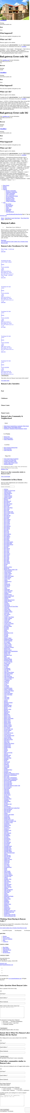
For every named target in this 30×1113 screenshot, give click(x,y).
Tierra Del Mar (7, 856)
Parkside (6, 750)
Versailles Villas (7, 879)
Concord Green (7, 610)
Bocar (5, 565)
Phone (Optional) (4, 1001)
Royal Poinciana (8, 786)
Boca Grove (7, 524)
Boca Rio (6, 547)
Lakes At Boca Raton (9, 672)
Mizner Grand (7, 717)
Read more (3, 240)
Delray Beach (9, 206)
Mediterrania (7, 711)
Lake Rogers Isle (8, 676)
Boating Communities (11, 190)
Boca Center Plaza (8, 507)
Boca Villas (6, 557)
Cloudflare (3, 20)
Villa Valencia (7, 885)
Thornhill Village (8, 851)
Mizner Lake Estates (8, 718)
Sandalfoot (6, 800)
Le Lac (5, 684)
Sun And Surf (7, 827)
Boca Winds (7, 561)
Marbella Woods (8, 705)
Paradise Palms (7, 747)
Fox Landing (7, 642)
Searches (20, 214)
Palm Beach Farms (8, 739)
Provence (6, 771)
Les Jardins (6, 686)
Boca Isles (6, 530)
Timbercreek (7, 858)
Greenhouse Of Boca (9, 647)
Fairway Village (7, 638)
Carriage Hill (7, 584)
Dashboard (12, 214)
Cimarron (6, 598)
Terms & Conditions (7, 939)
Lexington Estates (8, 688)
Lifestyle (5, 189)
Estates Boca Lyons (8, 632)
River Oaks (6, 776)
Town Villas (7, 866)
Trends (5, 868)
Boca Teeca (6, 549)
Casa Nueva (7, 586)
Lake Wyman (7, 675)
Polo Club (6, 763)
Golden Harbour (8, 646)
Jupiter (7, 207)
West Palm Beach (10, 211)
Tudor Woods (7, 871)
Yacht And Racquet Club (10, 916)
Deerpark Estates (8, 626)
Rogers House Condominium (10, 779)
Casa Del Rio (7, 585)
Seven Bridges (7, 806)
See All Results (5, 375)
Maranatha (6, 704)
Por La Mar (6, 765)
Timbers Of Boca (8, 859)
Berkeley (6, 499)
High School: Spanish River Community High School (16, 426)
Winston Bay (7, 909)
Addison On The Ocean (9, 490)
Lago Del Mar (7, 669)
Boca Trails (6, 552)
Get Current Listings (5, 927)
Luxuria (6, 700)
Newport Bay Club (8, 729)
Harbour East (7, 648)
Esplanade (6, 628)
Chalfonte (6, 593)
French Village (7, 643)
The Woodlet (7, 843)
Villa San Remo (7, 884)
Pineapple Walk (7, 758)
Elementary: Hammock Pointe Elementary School (15, 428)
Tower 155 (6, 863)
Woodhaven (7, 913)
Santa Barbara (7, 801)
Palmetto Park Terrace (9, 743)
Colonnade (6, 607)
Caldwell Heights (8, 570)
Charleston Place (8, 594)
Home (2, 218)
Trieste (5, 869)
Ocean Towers (7, 734)
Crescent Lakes (7, 622)
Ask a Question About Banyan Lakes (18, 927)
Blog (4, 940)
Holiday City (7, 653)
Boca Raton (8, 203)
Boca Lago (6, 531)
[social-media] (3, 968)
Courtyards (6, 621)
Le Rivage (6, 685)
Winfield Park (7, 908)
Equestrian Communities (11, 192)
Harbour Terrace (8, 650)
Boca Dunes (7, 517)
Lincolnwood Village (9, 690)
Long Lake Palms (8, 694)
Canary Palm (7, 578)
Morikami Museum (8, 464)
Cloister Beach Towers (9, 599)
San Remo (6, 796)
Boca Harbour (7, 526)
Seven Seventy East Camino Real (11, 808)
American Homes (8, 495)
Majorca (6, 701)
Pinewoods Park (8, 449)
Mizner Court (7, 715)
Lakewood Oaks (8, 678)
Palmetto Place (7, 746)
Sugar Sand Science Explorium (11, 458)
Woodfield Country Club (9, 910)
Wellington (8, 210)
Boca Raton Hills (8, 543)
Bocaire (6, 564)
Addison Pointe (7, 491)
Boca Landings (7, 534)
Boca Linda (6, 535)
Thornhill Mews (7, 850)
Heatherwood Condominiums (11, 651)
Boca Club (6, 510)
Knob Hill (6, 665)
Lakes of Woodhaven (9, 677)
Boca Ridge (6, 545)
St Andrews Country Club (10, 821)
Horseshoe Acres (8, 655)
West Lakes (6, 897)
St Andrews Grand (8, 822)
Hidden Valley (7, 652)
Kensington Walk (8, 660)
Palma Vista (6, 742)
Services (5, 188)
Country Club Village (9, 617)
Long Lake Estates (8, 693)
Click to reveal (26, 45)
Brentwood (6, 568)
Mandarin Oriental (8, 702)
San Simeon (7, 797)
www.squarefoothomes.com (14, 978)
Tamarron (6, 831)
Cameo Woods (7, 572)
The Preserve (7, 838)
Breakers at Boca (8, 567)
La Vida (6, 667)
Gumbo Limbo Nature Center (11, 462)
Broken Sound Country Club (10, 569)
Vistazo (5, 893)
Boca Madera (7, 536)
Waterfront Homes (10, 200)
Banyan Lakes (7, 498)
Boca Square (7, 548)
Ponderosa (6, 764)
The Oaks (6, 837)
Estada (5, 630)
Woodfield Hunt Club (9, 912)
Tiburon (6, 854)
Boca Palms (6, 538)
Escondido (6, 627)
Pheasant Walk (7, 755)
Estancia (6, 631)
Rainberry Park (7, 772)
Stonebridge (7, 823)
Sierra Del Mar (7, 810)
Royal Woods (7, 788)
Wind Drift (6, 902)
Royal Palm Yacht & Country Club (12, 785)
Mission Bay (7, 714)
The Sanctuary (7, 839)
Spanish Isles (7, 817)
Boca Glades (7, 520)
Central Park (7, 589)
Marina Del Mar (7, 706)
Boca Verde (6, 555)
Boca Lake (6, 532)
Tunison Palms (7, 872)
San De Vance (7, 794)
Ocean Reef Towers (8, 732)
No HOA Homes (10, 197)
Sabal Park (6, 789)
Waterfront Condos (10, 198)
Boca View (6, 556)
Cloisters (6, 602)
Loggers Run (7, 692)
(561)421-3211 (3, 215)
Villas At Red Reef (8, 889)
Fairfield (6, 636)
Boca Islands (7, 528)
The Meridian (7, 835)
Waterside (6, 894)
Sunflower (6, 829)
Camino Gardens (8, 573)
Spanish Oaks (7, 818)
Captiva (6, 580)
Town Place (6, 864)
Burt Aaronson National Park (10, 447)
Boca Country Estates (9, 513)
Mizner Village (7, 722)
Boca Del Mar (7, 515)
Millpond (6, 713)
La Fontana (6, 664)
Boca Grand (7, 522)
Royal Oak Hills (8, 781)
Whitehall (6, 900)
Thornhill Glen (7, 847)
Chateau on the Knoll (9, 596)
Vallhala (6, 877)
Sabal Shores (7, 793)
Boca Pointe (7, 540)
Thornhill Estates (8, 846)
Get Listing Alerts (5, 380)
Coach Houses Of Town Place (11, 606)
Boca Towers (7, 553)
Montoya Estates (8, 726)
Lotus (5, 696)
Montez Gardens (8, 725)
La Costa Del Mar (8, 661)
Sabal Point (6, 790)
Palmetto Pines (7, 744)
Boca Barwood (7, 501)
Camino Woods (7, 577)
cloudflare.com (5, 60)
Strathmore (6, 826)
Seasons (6, 805)
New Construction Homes (12, 196)
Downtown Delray (8, 438)
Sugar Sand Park (8, 450)
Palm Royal (6, 740)
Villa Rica (6, 883)
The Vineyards (7, 842)
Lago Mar (6, 671)
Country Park (7, 619)
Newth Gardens (7, 730)
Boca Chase (7, 509)
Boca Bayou (7, 502)
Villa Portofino (7, 881)
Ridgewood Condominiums (10, 775)
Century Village (7, 592)
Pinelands (6, 759)
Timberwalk (7, 860)
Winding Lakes (7, 904)
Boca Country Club (8, 511)
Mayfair (6, 707)
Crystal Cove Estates (9, 623)
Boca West (6, 560)
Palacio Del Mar (8, 738)
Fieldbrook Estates (8, 639)
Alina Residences (8, 493)
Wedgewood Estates (8, 896)
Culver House (7, 624)
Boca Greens (7, 523)
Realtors (5, 186)
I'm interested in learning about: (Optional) (9, 1020)
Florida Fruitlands (8, 640)
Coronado (6, 615)
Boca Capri (6, 506)
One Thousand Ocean (9, 735)
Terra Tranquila (7, 833)
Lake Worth (8, 209)
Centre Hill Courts (8, 590)
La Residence (7, 668)
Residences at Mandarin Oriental (11, 773)
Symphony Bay (7, 830)
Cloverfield (6, 603)
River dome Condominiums (10, 777)
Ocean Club (7, 731)
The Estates (6, 834)
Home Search (6, 185)
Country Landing (8, 618)
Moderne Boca (7, 723)
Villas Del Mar (7, 891)
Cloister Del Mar (8, 601)
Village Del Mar (7, 887)
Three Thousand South (9, 852)
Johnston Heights (8, 659)
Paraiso (5, 748)
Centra (5, 588)
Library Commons (8, 689)
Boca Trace (6, 551)
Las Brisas (6, 682)
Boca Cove (6, 514)
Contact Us (5, 941)
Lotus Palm (6, 698)
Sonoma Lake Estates (9, 814)
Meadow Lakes (7, 709)
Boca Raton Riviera (8, 544)
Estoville (6, 634)
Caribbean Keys (7, 581)
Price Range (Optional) (5, 1083)
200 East (6, 489)
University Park (7, 876)
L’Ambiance (7, 680)
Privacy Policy (6, 937)
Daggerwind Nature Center (10, 461)
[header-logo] (9, 183)
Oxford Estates (7, 736)
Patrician (6, 754)
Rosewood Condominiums (10, 780)
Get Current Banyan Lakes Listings (9, 241)
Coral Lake (6, 613)
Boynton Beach (9, 205)
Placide (5, 760)
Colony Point (7, 609)
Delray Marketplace (8, 439)
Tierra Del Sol (7, 855)
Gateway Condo (8, 644)
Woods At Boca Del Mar (9, 914)
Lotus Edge (6, 697)
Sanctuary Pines (7, 798)
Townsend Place (8, 867)
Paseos (5, 751)
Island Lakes (7, 657)
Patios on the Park (8, 752)
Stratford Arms (7, 825)
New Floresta (7, 727)
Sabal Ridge (7, 792)
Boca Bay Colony (8, 503)
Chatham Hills (7, 597)
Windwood (6, 906)
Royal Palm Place (8, 783)
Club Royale (7, 605)
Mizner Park (7, 436)
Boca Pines (6, 539)
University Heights (8, 875)
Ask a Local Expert (5, 476)
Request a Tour (4, 469)
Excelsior (6, 635)
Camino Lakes (7, 574)
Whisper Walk (7, 898)
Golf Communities (10, 194)
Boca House (7, 527)
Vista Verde (6, 892)
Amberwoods (7, 494)
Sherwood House (8, 809)
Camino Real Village (9, 576)
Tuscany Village (7, 873)
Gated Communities (10, 193)
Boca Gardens (7, 519)
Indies (5, 656)
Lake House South (8, 673)
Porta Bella (6, 767)
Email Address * (4, 997)
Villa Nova (6, 880)
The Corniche (7, 614)
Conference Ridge (8, 611)
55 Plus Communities (11, 201)
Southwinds (6, 815)
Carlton (5, 582)
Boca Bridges (7, 505)
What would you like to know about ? (9, 1005)
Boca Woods (7, 563)
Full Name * (3, 993)
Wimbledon (6, 901)
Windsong (6, 905)
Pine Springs (7, 756)
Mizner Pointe (7, 719)
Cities (4, 202)
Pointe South (7, 761)
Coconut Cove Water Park (10, 460)
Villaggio (6, 888)
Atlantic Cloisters (8, 497)
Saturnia (6, 802)
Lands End (6, 681)
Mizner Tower (7, 721)
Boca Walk (6, 559)
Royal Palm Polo (8, 784)
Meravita (6, 710)
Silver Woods (7, 812)
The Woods (6, 844)
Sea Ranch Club (8, 804)
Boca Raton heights (8, 542)
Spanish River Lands (9, 819)
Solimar (6, 813)
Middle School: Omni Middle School (12, 427)
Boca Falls (6, 518)
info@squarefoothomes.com (6, 964)
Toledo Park (7, 862)
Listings (16, 214)
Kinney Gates (7, 663)
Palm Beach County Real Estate (12, 218)
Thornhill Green (7, 848)
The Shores (6, 840)
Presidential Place (8, 769)
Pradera (5, 768)
